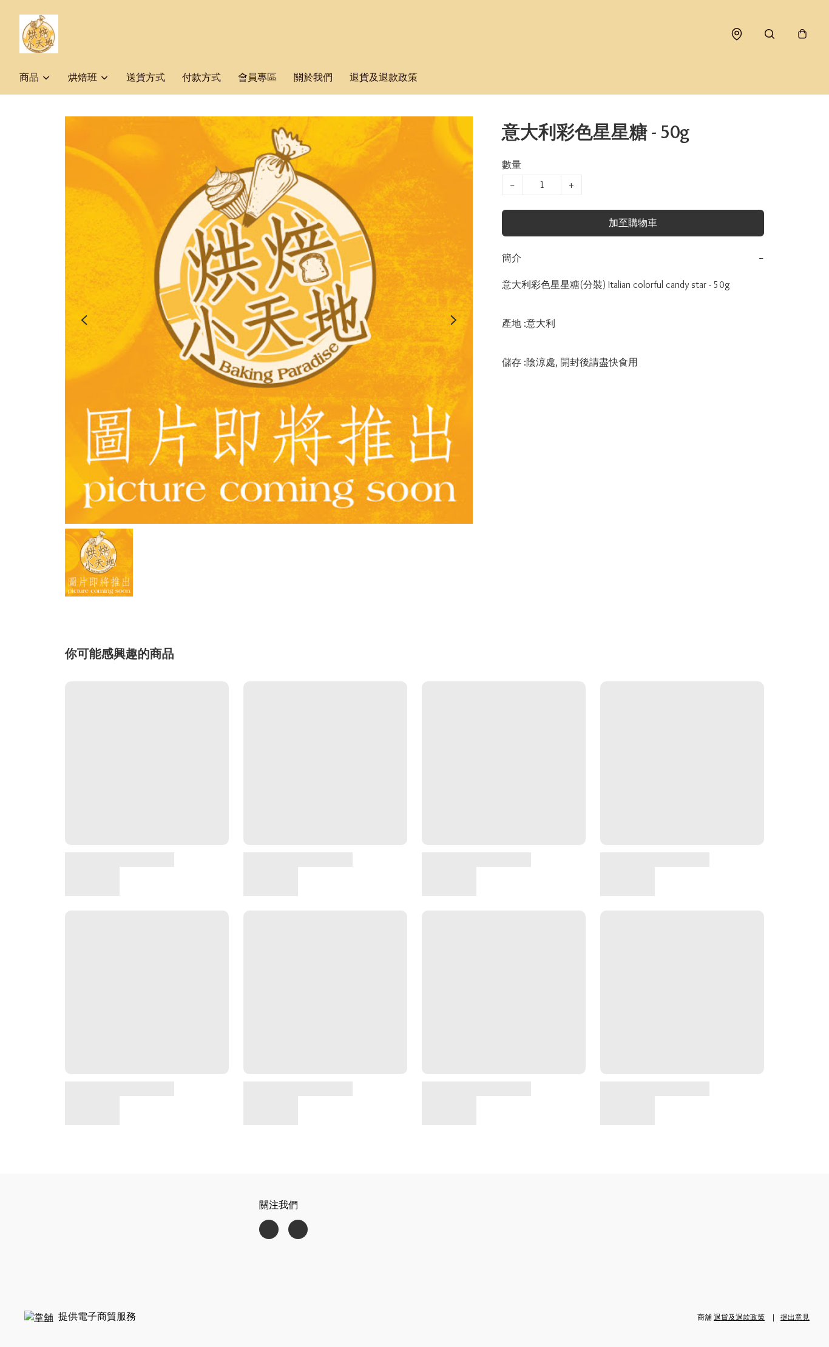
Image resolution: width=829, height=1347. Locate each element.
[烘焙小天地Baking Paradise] (38, 34)
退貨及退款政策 (384, 77)
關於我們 (313, 77)
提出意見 (795, 1317)
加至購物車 (633, 223)
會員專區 (257, 77)
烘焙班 (82, 77)
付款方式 (201, 77)
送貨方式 (145, 77)
